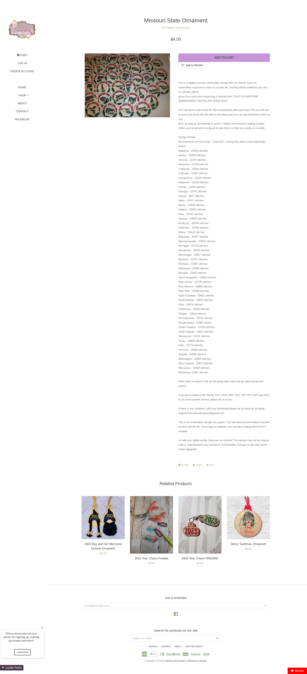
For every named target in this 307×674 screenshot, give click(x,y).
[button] (26, 667)
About (22, 103)
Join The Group (194, 646)
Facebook (22, 119)
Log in (22, 63)
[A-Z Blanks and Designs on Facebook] (176, 614)
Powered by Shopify (197, 661)
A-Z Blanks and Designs (176, 27)
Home (22, 87)
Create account (22, 71)
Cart (24, 55)
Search (153, 646)
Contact (22, 111)
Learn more (22, 652)
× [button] (42, 627)
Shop (22, 95)
